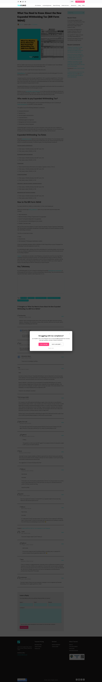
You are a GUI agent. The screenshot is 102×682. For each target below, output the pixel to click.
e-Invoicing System (47, 5)
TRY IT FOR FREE (43, 344)
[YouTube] (20, 2)
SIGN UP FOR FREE (80, 1)
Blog (80, 5)
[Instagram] (25, 2)
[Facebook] (18, 2)
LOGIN (72, 1)
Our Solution (38, 5)
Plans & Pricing (56, 5)
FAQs (83, 5)
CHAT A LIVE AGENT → (57, 344)
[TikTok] (23, 2)
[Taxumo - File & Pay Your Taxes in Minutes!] (21, 5)
